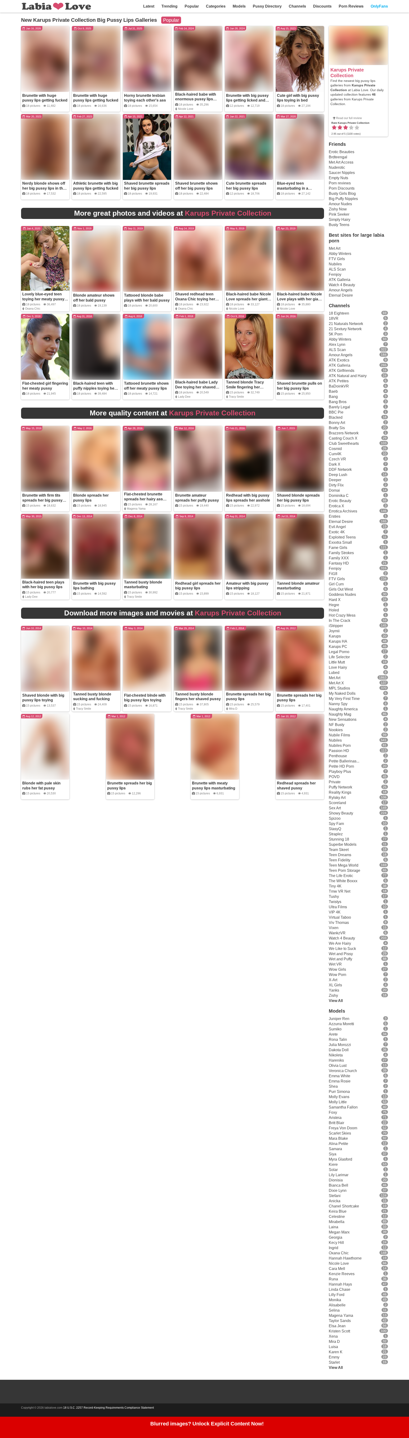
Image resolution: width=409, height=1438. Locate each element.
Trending (169, 6)
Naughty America (343, 709)
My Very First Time (344, 699)
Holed (334, 610)
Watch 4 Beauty (342, 285)
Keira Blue (338, 1211)
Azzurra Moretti (341, 1024)
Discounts (322, 6)
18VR (333, 318)
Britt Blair (336, 1123)
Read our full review (349, 118)
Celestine (337, 1217)
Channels (297, 6)
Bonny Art (337, 423)
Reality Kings (340, 792)
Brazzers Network (344, 433)
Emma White (339, 1076)
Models (239, 6)
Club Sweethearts (344, 443)
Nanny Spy (338, 704)
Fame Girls (338, 548)
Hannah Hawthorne (345, 1258)
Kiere (333, 1164)
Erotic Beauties (341, 152)
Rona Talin (338, 1039)
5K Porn (335, 334)
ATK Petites (339, 381)
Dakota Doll (339, 1050)
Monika (335, 1300)
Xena (333, 1336)
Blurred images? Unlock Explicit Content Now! (207, 1424)
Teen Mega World (343, 865)
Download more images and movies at (172, 613)
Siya (332, 1154)
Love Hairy (338, 667)
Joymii (334, 631)
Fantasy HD (339, 563)
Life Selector (339, 657)
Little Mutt (337, 662)
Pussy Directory (267, 6)
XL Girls (335, 985)
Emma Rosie (340, 1081)
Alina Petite (338, 1144)
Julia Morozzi (340, 1045)
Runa (333, 1279)
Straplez (336, 834)
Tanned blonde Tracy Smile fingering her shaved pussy (245, 387)
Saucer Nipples (342, 173)
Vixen (333, 928)
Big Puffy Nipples (343, 199)
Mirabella (336, 1222)
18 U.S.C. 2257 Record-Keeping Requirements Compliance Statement (108, 1407)
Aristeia (335, 1118)
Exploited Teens (342, 537)
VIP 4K (335, 912)
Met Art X (336, 683)
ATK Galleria (339, 280)
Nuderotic (337, 167)
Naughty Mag (340, 714)
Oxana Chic (32, 308)
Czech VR (337, 459)
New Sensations (342, 719)
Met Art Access (341, 162)
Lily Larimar (338, 1175)
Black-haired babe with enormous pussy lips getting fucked (195, 99)
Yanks (334, 990)
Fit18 (333, 574)
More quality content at (172, 413)
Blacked (335, 417)
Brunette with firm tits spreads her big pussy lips (42, 500)
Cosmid (335, 449)
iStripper (336, 626)
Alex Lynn (337, 345)
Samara (335, 1149)
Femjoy (335, 274)
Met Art (334, 248)
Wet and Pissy (341, 954)
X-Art (333, 980)
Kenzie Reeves (342, 1274)
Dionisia (336, 1180)
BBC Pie (336, 412)
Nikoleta (336, 1055)
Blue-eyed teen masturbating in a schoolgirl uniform (293, 188)
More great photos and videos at (172, 213)
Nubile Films (339, 735)
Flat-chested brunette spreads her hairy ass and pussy (143, 499)
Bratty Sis (337, 428)
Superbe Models (342, 844)
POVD (334, 777)
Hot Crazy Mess (342, 615)
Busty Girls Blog (342, 193)
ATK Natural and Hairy (348, 376)
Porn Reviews (351, 6)
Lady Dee (184, 396)
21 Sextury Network (345, 329)
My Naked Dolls (342, 693)
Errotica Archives (343, 511)
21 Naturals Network (346, 324)
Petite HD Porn (341, 766)
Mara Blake (338, 1138)
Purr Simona (339, 1092)
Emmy (334, 1357)
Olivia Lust (338, 1066)
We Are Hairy (340, 943)
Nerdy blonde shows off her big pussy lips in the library (43, 188)
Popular (192, 6)
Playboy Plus (340, 772)
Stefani (335, 1196)
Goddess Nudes (342, 594)
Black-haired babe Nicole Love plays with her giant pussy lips (299, 299)
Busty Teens (339, 225)
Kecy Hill (336, 1243)
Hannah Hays (340, 1284)
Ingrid (333, 1248)
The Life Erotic (341, 876)
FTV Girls (337, 259)
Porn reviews (340, 183)
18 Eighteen (339, 313)
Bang (333, 397)
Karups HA (338, 641)
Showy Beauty (341, 813)
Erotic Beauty (340, 501)
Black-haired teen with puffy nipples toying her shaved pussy (94, 388)
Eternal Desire (341, 295)
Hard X (335, 600)
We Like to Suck (342, 949)
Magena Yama (136, 508)
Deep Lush (338, 475)
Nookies (336, 730)
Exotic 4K (337, 532)
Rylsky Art (337, 798)
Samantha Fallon (343, 1107)
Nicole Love (185, 109)
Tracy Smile (236, 396)
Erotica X (336, 506)
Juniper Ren (339, 1019)
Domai (334, 490)
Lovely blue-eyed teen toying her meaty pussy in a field (43, 299)
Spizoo (335, 818)
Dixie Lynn (338, 1191)
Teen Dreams (340, 855)
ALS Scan (337, 269)
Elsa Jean (337, 1326)
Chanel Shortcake (344, 1206)
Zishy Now (338, 209)
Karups (335, 636)
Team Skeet (339, 850)
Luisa (333, 1347)
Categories (216, 6)
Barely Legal (339, 407)
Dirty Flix (336, 485)
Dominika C (339, 496)
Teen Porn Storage (344, 870)
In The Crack (339, 621)
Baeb (333, 391)
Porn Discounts (342, 188)
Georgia (335, 1237)
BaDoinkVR (339, 386)
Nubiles (335, 264)
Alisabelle (337, 1305)
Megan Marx (339, 1232)
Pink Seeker (339, 214)
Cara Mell (337, 1269)
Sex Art (335, 808)
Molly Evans (339, 1097)
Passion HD (339, 751)
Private (335, 782)
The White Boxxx (343, 881)
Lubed (334, 673)
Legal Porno (339, 652)
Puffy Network (340, 787)
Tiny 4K (335, 886)
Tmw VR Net (339, 891)
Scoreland (337, 803)
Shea (333, 1086)
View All (336, 1001)
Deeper (335, 480)
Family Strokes (341, 553)
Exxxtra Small (340, 542)
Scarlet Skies (340, 1133)
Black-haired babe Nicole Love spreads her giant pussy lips (248, 299)
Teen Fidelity (339, 860)
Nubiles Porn (340, 745)
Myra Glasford (340, 1159)
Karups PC (338, 647)
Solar (333, 1170)
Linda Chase (339, 1289)
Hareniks (336, 1060)
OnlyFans (379, 6)
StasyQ (335, 829)
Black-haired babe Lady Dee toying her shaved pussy (196, 387)
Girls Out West (341, 589)
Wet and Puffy (340, 959)
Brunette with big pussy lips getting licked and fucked (247, 100)
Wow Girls (337, 969)
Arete (333, 1034)
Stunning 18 (339, 839)
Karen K (335, 1352)
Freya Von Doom (343, 1128)
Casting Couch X (343, 438)
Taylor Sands (340, 1321)
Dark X (334, 464)
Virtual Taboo (340, 917)
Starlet (334, 1362)
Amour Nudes (340, 204)
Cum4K (335, 454)
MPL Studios (339, 688)
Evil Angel (337, 527)
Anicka (334, 1201)
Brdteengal (338, 157)
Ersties (334, 516)
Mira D (233, 708)
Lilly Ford (336, 1295)
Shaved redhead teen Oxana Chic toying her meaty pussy (195, 299)
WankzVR (337, 933)
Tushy (334, 897)
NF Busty (336, 725)
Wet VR (335, 964)
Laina (333, 1227)
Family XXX (339, 558)
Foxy (333, 1112)
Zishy (333, 995)
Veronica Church (343, 1071)
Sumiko (335, 1029)
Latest (148, 6)
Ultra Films (338, 907)
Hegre (334, 605)
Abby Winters (340, 254)
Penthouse (338, 756)
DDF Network (340, 469)
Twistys (335, 902)
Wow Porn (337, 975)
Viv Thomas (339, 923)
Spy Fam (336, 824)
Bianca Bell (338, 1185)
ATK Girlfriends (341, 371)
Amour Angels (340, 290)
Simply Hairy (339, 220)
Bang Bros (338, 402)
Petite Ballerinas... (344, 761)
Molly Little (338, 1102)
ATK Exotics (339, 360)
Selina (334, 1310)
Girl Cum (336, 584)
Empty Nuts (338, 178)
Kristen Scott (339, 1331)
